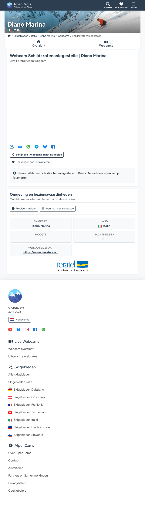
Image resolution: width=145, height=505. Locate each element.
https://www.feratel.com (40, 252)
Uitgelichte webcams (22, 356)
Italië (34, 36)
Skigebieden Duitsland (29, 389)
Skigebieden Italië (26, 419)
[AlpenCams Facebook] (35, 329)
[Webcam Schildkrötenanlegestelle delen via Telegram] (37, 146)
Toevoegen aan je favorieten (33, 162)
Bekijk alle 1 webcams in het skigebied (39, 154)
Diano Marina (47, 36)
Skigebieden (21, 36)
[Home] (9, 36)
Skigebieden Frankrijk (28, 404)
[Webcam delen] (12, 146)
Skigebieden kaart (20, 382)
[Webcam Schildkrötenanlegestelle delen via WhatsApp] (28, 146)
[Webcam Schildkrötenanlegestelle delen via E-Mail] (20, 146)
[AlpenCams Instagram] (27, 329)
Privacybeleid (17, 483)
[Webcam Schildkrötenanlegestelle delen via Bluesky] (45, 146)
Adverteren (15, 468)
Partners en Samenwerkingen (28, 475)
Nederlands (22, 319)
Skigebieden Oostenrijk (29, 397)
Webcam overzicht (21, 349)
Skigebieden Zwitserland (30, 412)
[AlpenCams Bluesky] (18, 329)
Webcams (63, 36)
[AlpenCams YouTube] (10, 329)
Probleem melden (26, 208)
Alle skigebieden (19, 374)
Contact (13, 460)
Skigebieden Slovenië (28, 435)
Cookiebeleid (17, 490)
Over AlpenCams (19, 453)
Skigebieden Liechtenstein (32, 427)
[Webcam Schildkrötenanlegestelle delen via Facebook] (53, 146)
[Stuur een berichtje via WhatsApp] (43, 329)
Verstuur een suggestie (60, 208)
